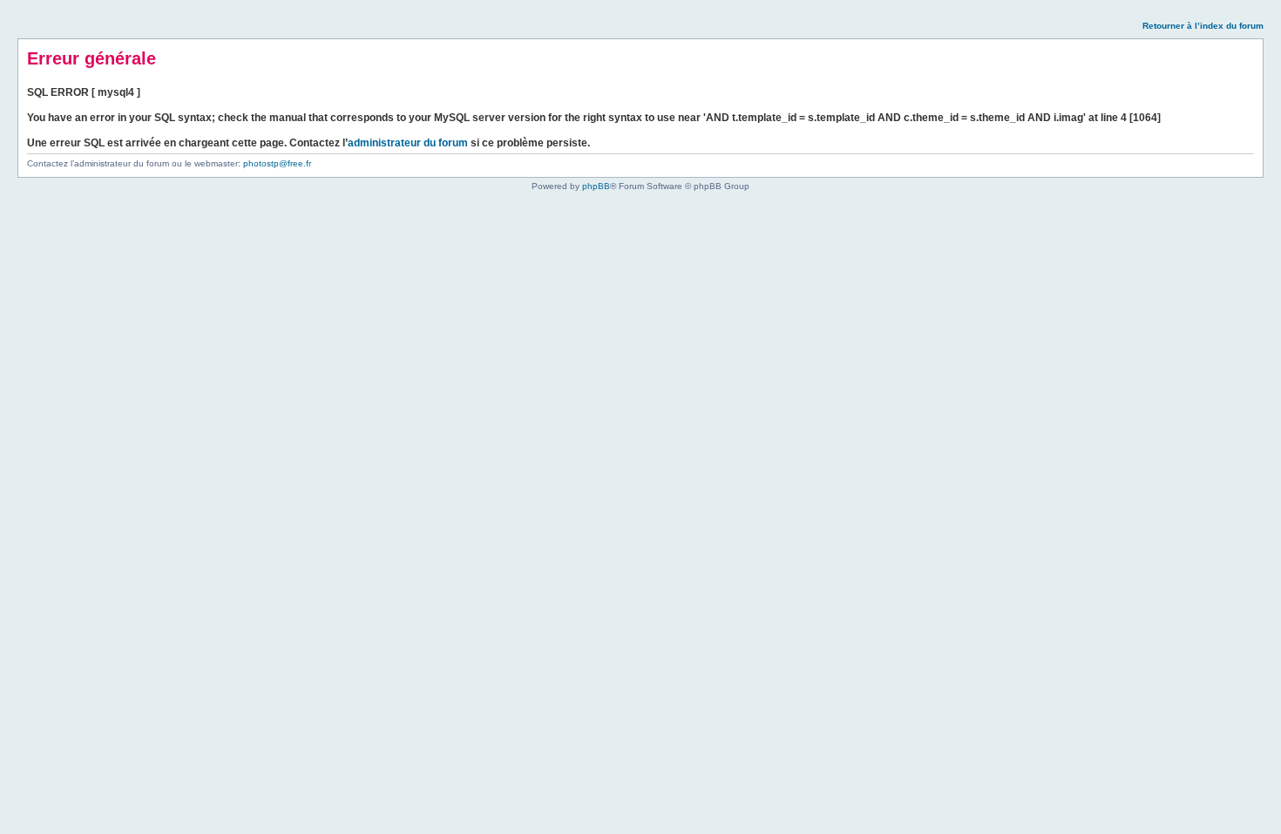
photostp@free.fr (277, 163)
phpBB (596, 186)
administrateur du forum (408, 143)
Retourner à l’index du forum (1203, 26)
